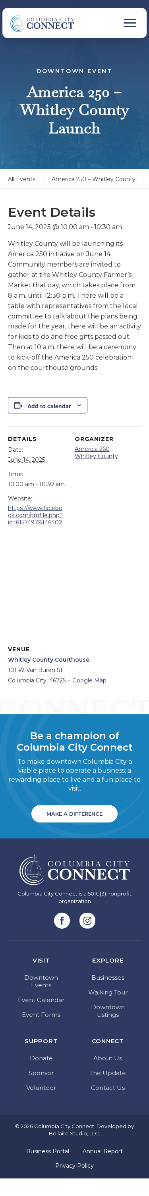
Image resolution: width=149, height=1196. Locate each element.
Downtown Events (41, 981)
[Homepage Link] (38, 23)
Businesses (107, 977)
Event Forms (41, 1014)
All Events (21, 179)
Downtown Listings (108, 1010)
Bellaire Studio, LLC (74, 1133)
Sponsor (41, 1073)
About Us (107, 1058)
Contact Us (108, 1087)
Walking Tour (108, 992)
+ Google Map (86, 680)
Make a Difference (74, 814)
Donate (41, 1058)
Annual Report (103, 1151)
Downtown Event (74, 71)
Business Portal (47, 1151)
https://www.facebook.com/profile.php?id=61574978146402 (35, 515)
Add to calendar (49, 406)
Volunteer (41, 1087)
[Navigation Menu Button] (130, 23)
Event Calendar (41, 1000)
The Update (107, 1073)
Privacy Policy (74, 1165)
